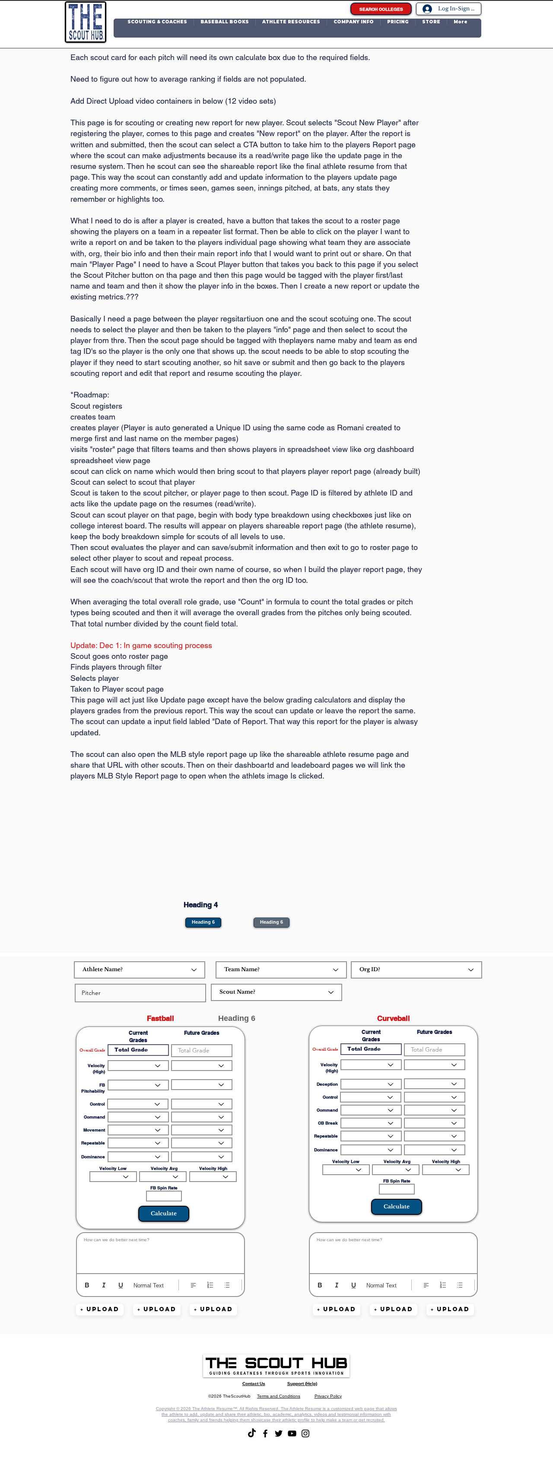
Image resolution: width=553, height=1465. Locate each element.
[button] (157, 28)
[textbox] (160, 1251)
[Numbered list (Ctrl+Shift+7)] (210, 1285)
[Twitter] (278, 1433)
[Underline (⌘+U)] (120, 1285)
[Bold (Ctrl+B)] (87, 1285)
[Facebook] (265, 1433)
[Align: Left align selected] (193, 1285)
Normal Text (148, 1285)
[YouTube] (292, 1433)
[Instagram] (305, 1433)
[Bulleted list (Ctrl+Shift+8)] (227, 1285)
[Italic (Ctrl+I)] (104, 1285)
